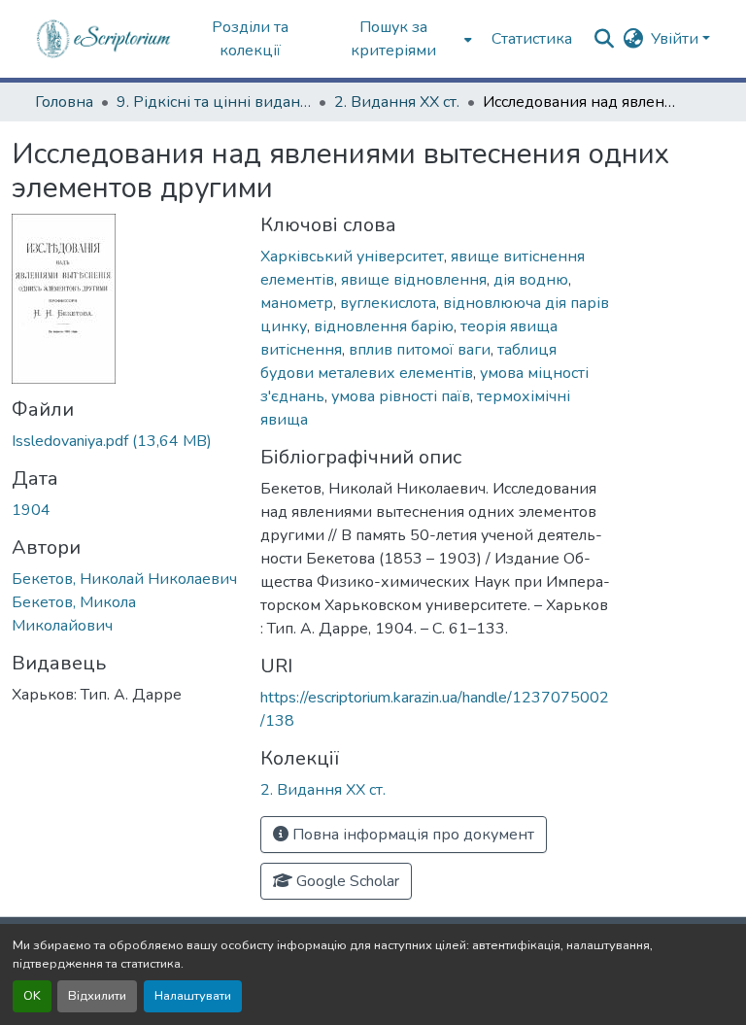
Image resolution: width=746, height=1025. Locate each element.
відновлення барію (384, 326)
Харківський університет (352, 256)
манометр (296, 303)
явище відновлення (414, 279)
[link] (124, 441)
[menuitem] (399, 39)
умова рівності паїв (400, 396)
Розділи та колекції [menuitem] (250, 39)
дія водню (530, 279)
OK (32, 996)
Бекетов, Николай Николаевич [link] (124, 579)
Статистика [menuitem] (532, 39)
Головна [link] (64, 102)
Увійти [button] (676, 39)
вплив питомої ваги (420, 349)
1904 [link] (31, 510)
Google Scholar (345, 881)
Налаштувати (192, 996)
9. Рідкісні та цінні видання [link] (214, 102)
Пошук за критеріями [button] (393, 39)
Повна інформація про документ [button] (411, 834)
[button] (104, 38)
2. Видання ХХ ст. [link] (396, 102)
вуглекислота (388, 303)
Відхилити (97, 996)
